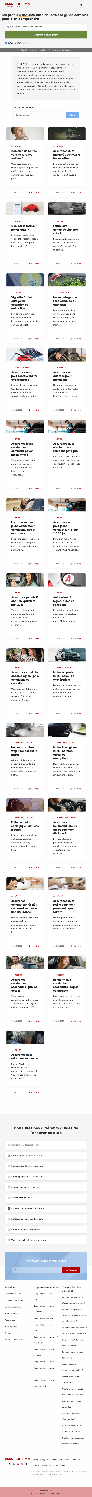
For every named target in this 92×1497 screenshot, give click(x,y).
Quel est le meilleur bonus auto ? (24, 228)
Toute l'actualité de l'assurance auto (28, 1240)
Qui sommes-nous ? (13, 1293)
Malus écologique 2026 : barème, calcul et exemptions (65, 753)
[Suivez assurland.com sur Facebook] (6, 1464)
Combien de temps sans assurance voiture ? (24, 154)
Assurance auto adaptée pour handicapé (63, 376)
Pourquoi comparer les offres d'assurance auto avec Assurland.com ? (74, 1315)
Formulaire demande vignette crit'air (65, 229)
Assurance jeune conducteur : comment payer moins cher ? (22, 449)
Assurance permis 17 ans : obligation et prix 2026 (24, 601)
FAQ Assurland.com (13, 1339)
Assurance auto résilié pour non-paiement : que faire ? (64, 906)
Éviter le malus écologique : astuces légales (25, 826)
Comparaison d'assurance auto (25, 1144)
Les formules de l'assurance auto (27, 1166)
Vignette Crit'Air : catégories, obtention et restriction (22, 303)
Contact (8, 1333)
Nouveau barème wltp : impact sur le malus (24, 751)
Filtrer (72, 115)
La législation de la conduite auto (27, 1219)
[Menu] (85, 5)
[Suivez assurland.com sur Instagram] (22, 1464)
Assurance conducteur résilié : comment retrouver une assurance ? (24, 906)
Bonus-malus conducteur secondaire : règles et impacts (65, 985)
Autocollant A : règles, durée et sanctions (63, 601)
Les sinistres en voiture (22, 1197)
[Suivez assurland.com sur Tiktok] (26, 1464)
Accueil (24, 50)
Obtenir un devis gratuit (46, 34)
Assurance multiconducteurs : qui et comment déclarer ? (65, 828)
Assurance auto (38, 50)
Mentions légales (41, 1459)
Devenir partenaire (13, 1307)
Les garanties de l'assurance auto (27, 1155)
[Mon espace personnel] (80, 5)
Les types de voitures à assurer (26, 1187)
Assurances (10, 1320)
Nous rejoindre (11, 1313)
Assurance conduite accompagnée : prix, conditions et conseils (25, 678)
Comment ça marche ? (14, 1300)
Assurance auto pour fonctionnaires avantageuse (24, 376)
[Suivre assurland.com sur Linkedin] (14, 1464)
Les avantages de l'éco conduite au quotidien (65, 301)
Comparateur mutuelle (43, 1318)
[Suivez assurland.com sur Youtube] (18, 1464)
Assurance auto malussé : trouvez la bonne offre (66, 154)
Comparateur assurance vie (45, 1361)
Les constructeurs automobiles (26, 1229)
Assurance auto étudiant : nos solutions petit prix (65, 447)
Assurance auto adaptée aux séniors (25, 1056)
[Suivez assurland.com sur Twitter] (10, 1464)
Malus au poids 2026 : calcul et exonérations (63, 676)
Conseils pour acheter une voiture (27, 1208)
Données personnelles (60, 1459)
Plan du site (60, 1465)
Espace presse (11, 1326)
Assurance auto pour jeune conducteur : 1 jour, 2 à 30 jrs (65, 528)
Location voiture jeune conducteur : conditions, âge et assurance (23, 528)
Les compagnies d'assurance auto (27, 1176)
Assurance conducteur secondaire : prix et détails (24, 985)
